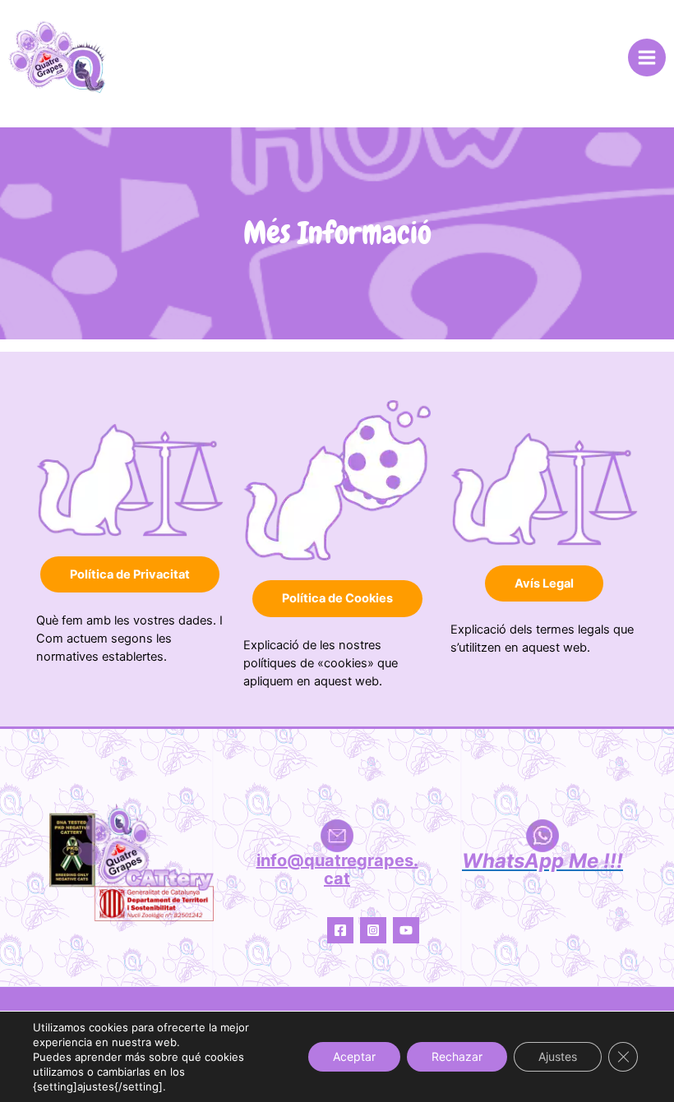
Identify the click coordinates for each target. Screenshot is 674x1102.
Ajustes (557, 1056)
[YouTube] (406, 930)
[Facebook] (340, 930)
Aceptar (354, 1056)
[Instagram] (373, 930)
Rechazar (457, 1056)
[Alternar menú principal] (647, 57)
